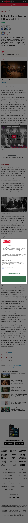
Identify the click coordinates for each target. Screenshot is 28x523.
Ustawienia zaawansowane (14, 273)
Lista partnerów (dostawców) (8, 268)
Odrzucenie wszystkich (14, 277)
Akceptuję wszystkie (14, 280)
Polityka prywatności (18, 256)
